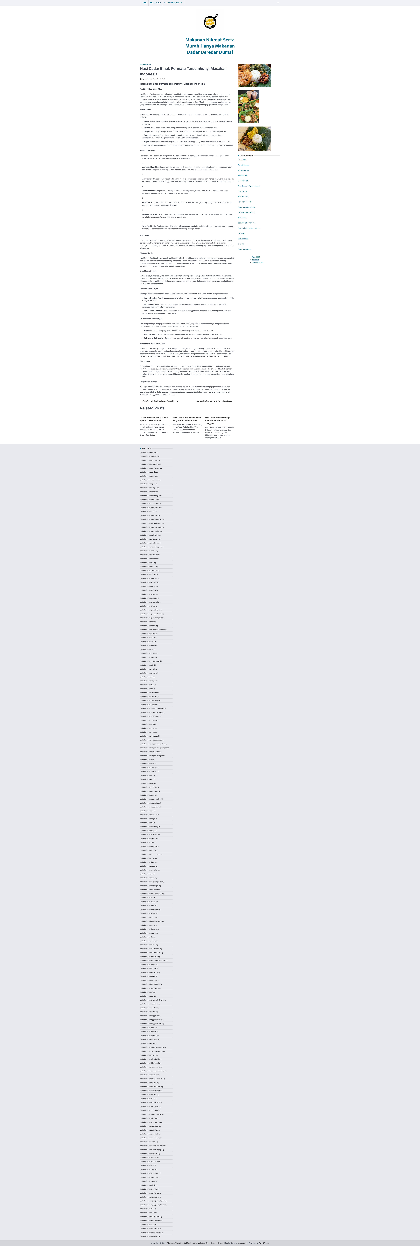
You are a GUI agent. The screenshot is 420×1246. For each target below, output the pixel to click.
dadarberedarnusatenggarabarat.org (153, 629)
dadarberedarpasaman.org (149, 1083)
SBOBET (255, 260)
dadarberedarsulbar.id (148, 763)
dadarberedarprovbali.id (149, 653)
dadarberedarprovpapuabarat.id (151, 740)
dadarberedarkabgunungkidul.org (152, 882)
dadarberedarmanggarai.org (150, 1016)
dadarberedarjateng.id (148, 685)
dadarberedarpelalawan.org (150, 1154)
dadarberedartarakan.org (149, 551)
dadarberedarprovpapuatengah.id (152, 756)
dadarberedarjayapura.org (149, 598)
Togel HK (256, 257)
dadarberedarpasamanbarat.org (151, 1087)
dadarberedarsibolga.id (148, 819)
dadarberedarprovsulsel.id (149, 767)
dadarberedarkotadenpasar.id (151, 807)
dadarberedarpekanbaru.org (150, 1173)
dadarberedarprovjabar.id (149, 681)
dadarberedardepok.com (149, 476)
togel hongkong (244, 249)
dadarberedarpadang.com (149, 499)
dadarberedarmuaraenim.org (150, 1228)
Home (144, 3)
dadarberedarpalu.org (148, 563)
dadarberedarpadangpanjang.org (152, 1114)
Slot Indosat (243, 181)
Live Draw (242, 160)
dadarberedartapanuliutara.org (151, 610)
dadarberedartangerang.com (150, 480)
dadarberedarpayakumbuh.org (151, 1122)
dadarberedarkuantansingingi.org (152, 1150)
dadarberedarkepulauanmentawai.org (153, 1071)
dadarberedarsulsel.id (148, 783)
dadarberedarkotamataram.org (151, 984)
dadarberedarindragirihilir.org (150, 1134)
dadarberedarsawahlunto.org (150, 1126)
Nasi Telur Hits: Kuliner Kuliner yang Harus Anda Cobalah (187, 419)
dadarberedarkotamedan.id (150, 791)
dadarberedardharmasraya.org (151, 1067)
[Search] (278, 2)
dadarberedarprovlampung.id (150, 716)
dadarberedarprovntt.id (148, 732)
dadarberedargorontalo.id (149, 673)
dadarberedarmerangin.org (149, 1189)
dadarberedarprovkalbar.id (149, 693)
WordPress (263, 1243)
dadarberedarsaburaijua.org (150, 1039)
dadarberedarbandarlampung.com (152, 519)
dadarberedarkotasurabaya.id (151, 803)
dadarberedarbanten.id (148, 657)
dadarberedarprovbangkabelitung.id (153, 708)
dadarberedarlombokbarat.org (151, 949)
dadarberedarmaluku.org (149, 633)
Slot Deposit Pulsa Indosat (249, 186)
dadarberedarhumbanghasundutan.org (154, 960)
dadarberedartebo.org (148, 1209)
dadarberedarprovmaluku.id (150, 720)
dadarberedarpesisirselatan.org (151, 1090)
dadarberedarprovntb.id (148, 728)
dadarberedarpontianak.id (149, 815)
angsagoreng (146, 79)
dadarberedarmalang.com (149, 488)
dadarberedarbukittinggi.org (150, 1110)
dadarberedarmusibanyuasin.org (151, 1232)
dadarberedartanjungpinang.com (152, 523)
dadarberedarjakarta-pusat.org (151, 854)
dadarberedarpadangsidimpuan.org (153, 1047)
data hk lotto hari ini (246, 212)
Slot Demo (242, 191)
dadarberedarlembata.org (149, 1008)
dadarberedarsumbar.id (148, 775)
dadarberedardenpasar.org (149, 578)
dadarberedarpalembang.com (151, 496)
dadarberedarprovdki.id (148, 669)
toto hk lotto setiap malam (249, 228)
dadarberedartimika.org (148, 606)
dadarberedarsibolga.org (149, 1055)
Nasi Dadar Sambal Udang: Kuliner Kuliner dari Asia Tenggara (217, 420)
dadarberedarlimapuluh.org (150, 1075)
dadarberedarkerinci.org (149, 1185)
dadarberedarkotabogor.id (149, 830)
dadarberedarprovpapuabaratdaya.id (153, 744)
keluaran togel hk (173, 3)
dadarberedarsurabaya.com (150, 460)
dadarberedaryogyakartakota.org (152, 893)
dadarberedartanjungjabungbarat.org (153, 1201)
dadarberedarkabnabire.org (150, 846)
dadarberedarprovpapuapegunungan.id (154, 748)
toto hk (241, 244)
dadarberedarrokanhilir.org (149, 1157)
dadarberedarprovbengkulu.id (151, 661)
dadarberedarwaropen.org (149, 968)
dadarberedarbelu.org (148, 996)
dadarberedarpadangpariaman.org (152, 1079)
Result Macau (243, 165)
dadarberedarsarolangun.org (150, 1197)
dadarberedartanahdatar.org (150, 1106)
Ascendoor (242, 1243)
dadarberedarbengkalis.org (150, 1130)
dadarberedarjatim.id (147, 689)
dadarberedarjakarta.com (149, 452)
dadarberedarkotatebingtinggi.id (152, 799)
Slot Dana (242, 217)
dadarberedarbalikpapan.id (150, 834)
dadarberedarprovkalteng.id (150, 700)
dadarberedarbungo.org (148, 1181)
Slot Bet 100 (243, 196)
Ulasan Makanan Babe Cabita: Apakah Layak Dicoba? (154, 419)
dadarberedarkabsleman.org (150, 890)
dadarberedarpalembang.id (150, 826)
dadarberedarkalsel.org (148, 645)
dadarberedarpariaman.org (149, 1118)
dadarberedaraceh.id (147, 649)
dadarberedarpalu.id (147, 823)
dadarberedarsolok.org (148, 1098)
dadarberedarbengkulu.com (150, 515)
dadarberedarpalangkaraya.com (151, 547)
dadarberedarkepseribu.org (150, 870)
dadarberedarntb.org (147, 937)
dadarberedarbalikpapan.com (150, 539)
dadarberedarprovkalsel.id (149, 696)
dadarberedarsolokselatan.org (151, 1102)
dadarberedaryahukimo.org (150, 972)
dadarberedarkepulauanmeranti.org (153, 1146)
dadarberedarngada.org (148, 1027)
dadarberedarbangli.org (148, 905)
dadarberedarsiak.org (148, 1165)
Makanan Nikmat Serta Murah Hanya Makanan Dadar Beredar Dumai (210, 46)
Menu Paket (155, 3)
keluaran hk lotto (245, 202)
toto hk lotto (243, 238)
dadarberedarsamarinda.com (150, 543)
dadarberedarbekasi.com (149, 472)
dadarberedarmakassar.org (150, 555)
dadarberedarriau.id (147, 760)
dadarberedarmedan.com (149, 492)
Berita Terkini (145, 64)
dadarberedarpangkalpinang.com (152, 527)
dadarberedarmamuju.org (149, 574)
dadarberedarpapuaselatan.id (150, 752)
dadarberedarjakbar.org (148, 850)
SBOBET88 (242, 175)
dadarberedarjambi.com (148, 511)
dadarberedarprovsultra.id (149, 771)
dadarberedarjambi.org (148, 1213)
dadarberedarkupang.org (149, 586)
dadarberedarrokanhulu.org (150, 1161)
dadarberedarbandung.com (150, 456)
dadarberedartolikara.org (149, 964)
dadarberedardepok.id (148, 811)
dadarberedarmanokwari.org (150, 602)
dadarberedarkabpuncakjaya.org (152, 921)
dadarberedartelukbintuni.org (150, 988)
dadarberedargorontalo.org (150, 570)
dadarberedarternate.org (149, 594)
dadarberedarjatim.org (148, 637)
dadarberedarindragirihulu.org (151, 1138)
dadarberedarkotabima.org (149, 980)
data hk (241, 233)
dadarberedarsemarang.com (150, 464)
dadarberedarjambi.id (148, 677)
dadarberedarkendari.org (149, 566)
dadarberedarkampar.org (149, 1142)
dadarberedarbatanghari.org (150, 1177)
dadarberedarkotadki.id (148, 795)
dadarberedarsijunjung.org (149, 1094)
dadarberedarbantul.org (148, 878)
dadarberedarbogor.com (149, 484)
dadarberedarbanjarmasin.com (151, 531)
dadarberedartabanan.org (149, 929)
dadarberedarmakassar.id (149, 838)
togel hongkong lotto (246, 207)
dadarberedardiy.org (147, 874)
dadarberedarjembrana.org (149, 917)
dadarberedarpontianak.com (150, 535)
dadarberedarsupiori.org (149, 941)
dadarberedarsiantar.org (149, 1043)
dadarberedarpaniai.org (148, 866)
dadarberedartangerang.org (150, 1004)
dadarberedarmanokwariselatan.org (153, 1000)
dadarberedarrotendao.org (149, 1035)
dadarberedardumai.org (148, 1169)
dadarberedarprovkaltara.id (150, 704)
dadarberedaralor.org (147, 992)
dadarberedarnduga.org (148, 862)
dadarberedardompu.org (149, 945)
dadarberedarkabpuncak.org (150, 909)
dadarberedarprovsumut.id (149, 787)
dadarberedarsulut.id (147, 779)
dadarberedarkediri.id (148, 665)
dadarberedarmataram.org (149, 582)
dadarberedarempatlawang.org (151, 1220)
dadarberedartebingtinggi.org (150, 1063)
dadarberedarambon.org (149, 590)
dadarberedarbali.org (147, 897)
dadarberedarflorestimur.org (150, 957)
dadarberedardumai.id (148, 842)
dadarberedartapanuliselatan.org (152, 614)
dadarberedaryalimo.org (148, 976)
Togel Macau (243, 170)
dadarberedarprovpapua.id (150, 736)
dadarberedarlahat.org (148, 1224)
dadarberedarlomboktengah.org (151, 953)
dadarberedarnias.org (148, 622)
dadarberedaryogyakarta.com (151, 468)
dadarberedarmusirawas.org (150, 1236)
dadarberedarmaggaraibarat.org (151, 1020)
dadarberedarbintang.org (149, 901)
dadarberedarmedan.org (149, 933)
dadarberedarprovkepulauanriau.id (152, 712)
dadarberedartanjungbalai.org (151, 1059)
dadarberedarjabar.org (148, 641)
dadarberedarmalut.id (148, 724)
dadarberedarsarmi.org (148, 925)
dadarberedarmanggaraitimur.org (152, 1023)
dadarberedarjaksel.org (148, 858)
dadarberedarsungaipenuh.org (151, 1217)
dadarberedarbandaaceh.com (151, 507)
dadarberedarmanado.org (149, 559)
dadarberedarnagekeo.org (149, 1031)
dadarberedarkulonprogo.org (150, 886)
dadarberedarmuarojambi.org (150, 1193)
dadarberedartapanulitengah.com (152, 618)
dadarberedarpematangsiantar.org (152, 1051)
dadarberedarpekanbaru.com (150, 503)
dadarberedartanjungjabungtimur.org (153, 1205)
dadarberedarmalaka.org (149, 1012)
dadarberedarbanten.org (149, 626)
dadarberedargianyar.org (149, 913)
